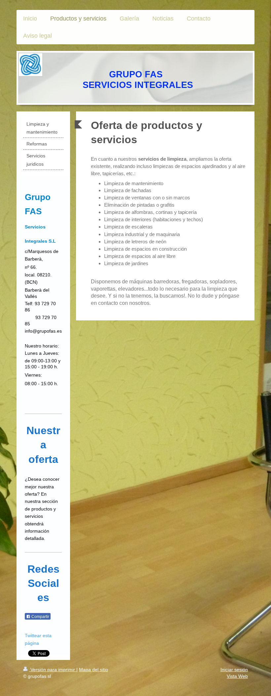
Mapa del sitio (93, 669)
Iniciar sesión (234, 669)
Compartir (39, 616)
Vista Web (237, 676)
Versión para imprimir (52, 669)
